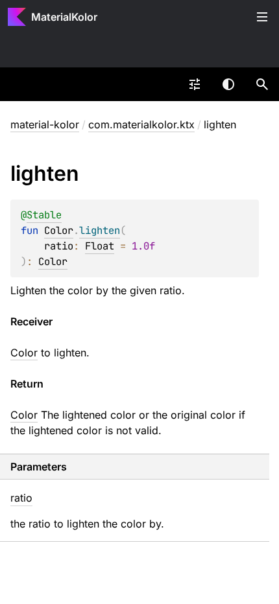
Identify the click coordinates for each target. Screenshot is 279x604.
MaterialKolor (64, 16)
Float (99, 246)
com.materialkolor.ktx (141, 124)
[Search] (262, 84)
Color (58, 230)
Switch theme (228, 84)
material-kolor (44, 124)
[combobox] (195, 84)
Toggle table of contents (262, 17)
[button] (262, 84)
